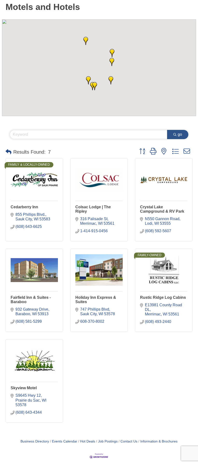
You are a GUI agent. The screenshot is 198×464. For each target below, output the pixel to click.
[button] (110, 80)
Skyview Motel (24, 388)
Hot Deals (87, 441)
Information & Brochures (158, 441)
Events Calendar (64, 441)
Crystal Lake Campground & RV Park (162, 209)
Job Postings (108, 441)
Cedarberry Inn (24, 207)
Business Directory (35, 441)
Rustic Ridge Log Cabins (163, 297)
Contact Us (128, 441)
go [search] (180, 134)
